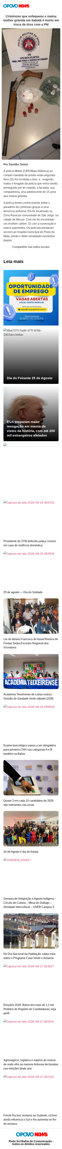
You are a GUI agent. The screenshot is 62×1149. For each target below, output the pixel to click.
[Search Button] (45, 6)
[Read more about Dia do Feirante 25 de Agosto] (31, 356)
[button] (3, 254)
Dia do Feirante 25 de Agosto (30, 378)
